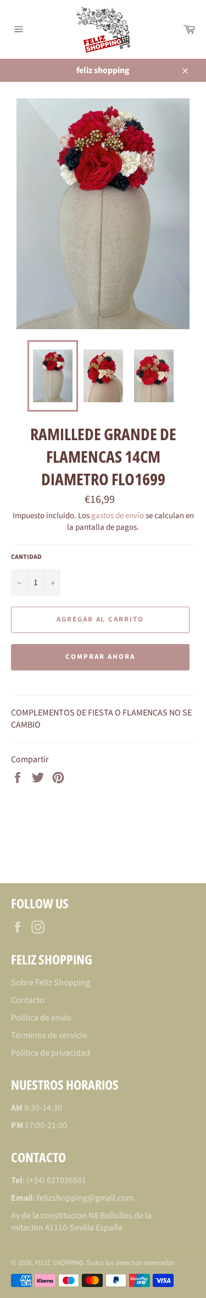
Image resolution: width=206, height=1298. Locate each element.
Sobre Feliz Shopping (50, 983)
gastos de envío (117, 516)
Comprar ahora (100, 657)
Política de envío (41, 1018)
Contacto (27, 1000)
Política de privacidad (50, 1053)
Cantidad (26, 557)
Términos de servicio (49, 1035)
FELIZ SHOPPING (60, 1263)
